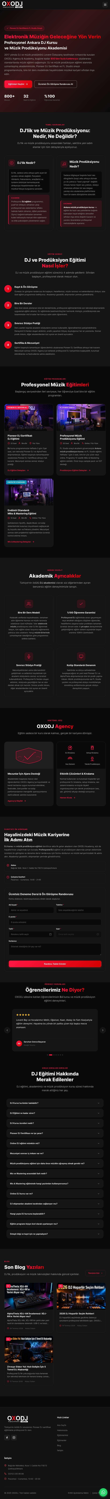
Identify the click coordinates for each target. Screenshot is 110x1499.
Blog (59, 1445)
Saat (58, 929)
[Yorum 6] (60, 1054)
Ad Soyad (13, 905)
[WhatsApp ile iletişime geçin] (103, 1492)
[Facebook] (7, 1437)
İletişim (60, 1450)
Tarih (11, 929)
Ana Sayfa (61, 1425)
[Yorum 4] (56, 1054)
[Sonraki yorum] (103, 1030)
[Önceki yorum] (7, 1030)
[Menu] (105, 4)
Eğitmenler (61, 1440)
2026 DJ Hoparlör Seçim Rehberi (76, 1313)
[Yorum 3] (53, 1054)
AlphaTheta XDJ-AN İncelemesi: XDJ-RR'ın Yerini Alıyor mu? (27, 1315)
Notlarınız (13, 941)
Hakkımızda (62, 1430)
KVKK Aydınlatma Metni (78, 1493)
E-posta (13, 917)
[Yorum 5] (58, 1054)
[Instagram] (14, 1437)
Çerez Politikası (99, 1493)
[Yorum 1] (47, 1054)
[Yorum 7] (62, 1054)
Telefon (60, 905)
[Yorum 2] (50, 1054)
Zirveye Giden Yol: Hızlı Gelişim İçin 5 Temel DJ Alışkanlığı (26, 1368)
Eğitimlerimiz (62, 1435)
